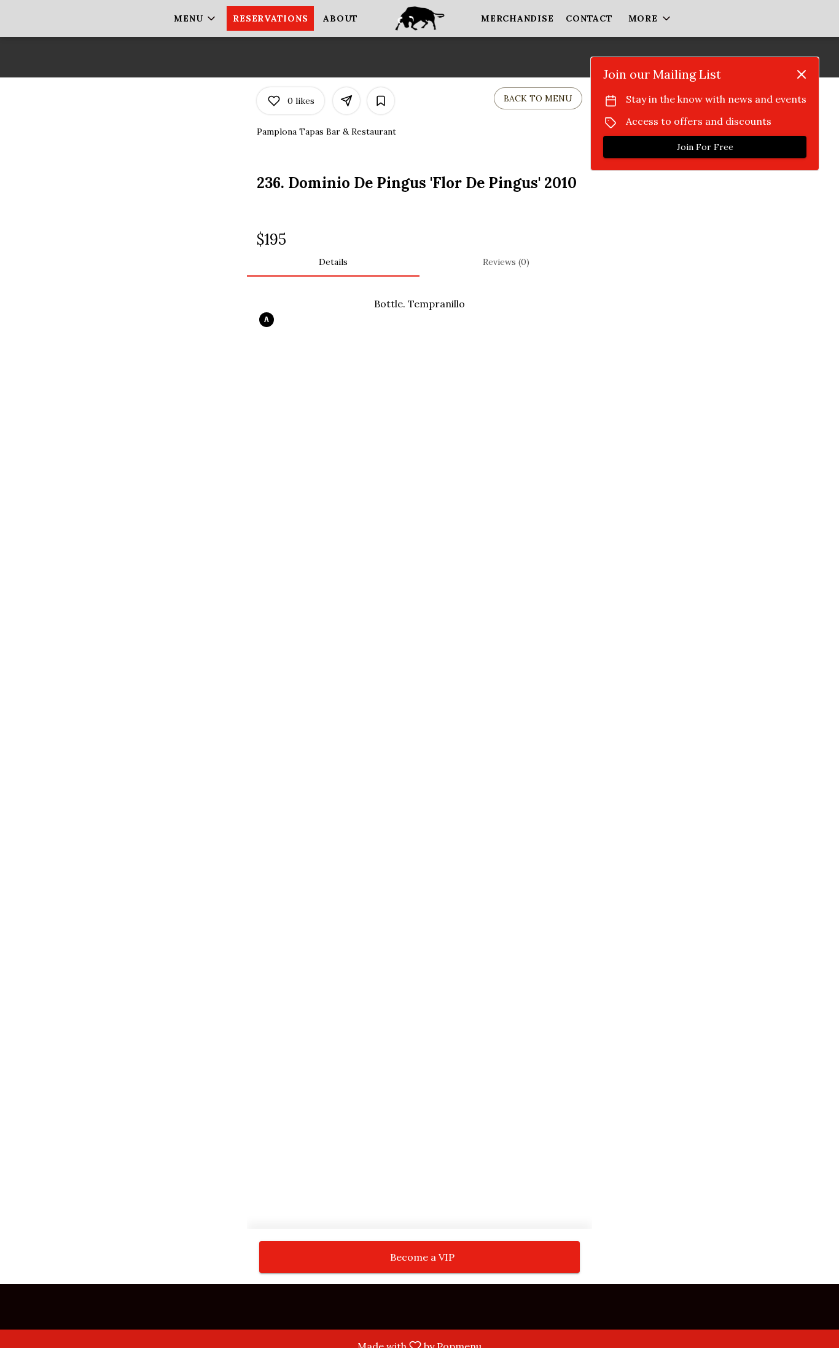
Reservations (270, 18)
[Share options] (346, 100)
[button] (196, 18)
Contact (589, 18)
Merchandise (517, 18)
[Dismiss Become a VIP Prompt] (801, 74)
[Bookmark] (380, 100)
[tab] (333, 262)
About (340, 18)
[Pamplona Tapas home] (419, 18)
